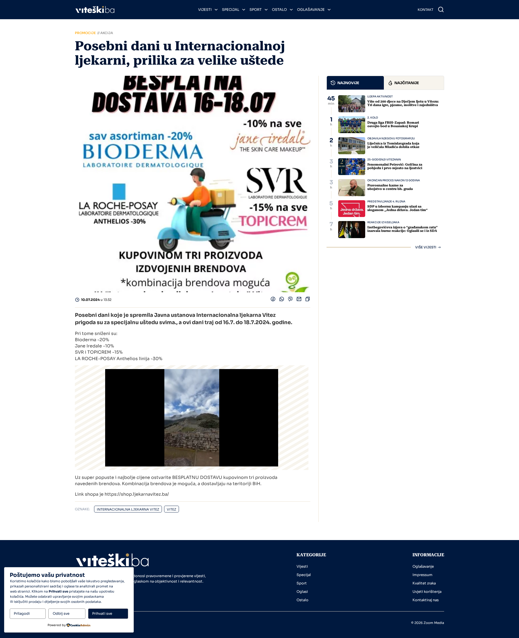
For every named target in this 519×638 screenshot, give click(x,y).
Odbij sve (61, 613)
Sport (255, 9)
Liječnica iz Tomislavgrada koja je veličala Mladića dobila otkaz (393, 145)
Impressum (422, 575)
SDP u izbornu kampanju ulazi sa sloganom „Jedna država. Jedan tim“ (397, 208)
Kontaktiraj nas (425, 600)
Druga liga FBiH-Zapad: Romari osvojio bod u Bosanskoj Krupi (393, 124)
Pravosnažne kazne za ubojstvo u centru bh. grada (390, 187)
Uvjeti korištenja (426, 591)
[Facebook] (273, 300)
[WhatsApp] (281, 300)
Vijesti (205, 9)
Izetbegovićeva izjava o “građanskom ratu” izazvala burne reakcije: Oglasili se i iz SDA (402, 229)
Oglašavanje (311, 9)
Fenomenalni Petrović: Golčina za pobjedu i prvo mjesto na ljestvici (394, 166)
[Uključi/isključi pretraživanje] (441, 9)
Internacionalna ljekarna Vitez (128, 509)
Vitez (171, 509)
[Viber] (290, 300)
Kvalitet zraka (424, 583)
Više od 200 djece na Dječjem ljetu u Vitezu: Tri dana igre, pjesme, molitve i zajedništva (403, 103)
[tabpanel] (385, 172)
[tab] (355, 83)
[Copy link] (307, 300)
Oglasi (302, 591)
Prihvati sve (102, 613)
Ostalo (279, 9)
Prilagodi (22, 613)
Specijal (230, 9)
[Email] (299, 300)
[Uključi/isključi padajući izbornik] (216, 9)
